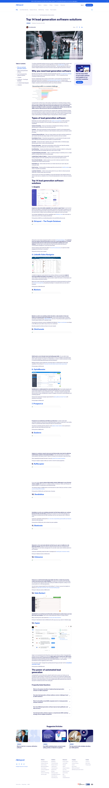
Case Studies (65, 763)
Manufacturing (53, 769)
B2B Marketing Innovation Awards (77, 769)
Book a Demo (89, 5)
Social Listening (43, 764)
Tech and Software (54, 763)
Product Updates (53, 9)
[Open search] (92, 10)
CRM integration (47, 318)
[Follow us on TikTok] (24, 764)
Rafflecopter (39, 464)
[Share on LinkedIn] (82, 27)
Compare (47, 9)
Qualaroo (37, 433)
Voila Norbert (39, 593)
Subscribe (79, 82)
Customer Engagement (45, 769)
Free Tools (64, 769)
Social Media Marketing (24, 9)
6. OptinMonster (38, 369)
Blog (17, 9)
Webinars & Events (66, 771)
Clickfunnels (39, 329)
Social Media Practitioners (55, 774)
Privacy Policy (24, 784)
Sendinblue (39, 494)
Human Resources (54, 777)
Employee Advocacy (33, 9)
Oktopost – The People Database (47, 221)
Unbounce (38, 557)
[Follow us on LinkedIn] (17, 764)
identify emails (65, 167)
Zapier (37, 623)
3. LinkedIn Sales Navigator (23, 82)
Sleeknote (38, 525)
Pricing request (88, 764)
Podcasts (64, 764)
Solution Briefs (65, 772)
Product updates (65, 761)
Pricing (51, 5)
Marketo (37, 290)
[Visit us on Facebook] (19, 764)
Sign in (82, 5)
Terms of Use (18, 784)
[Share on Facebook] (77, 27)
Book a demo (88, 763)
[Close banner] (107, 1)
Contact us (87, 761)
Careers (73, 764)
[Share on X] (79, 27)
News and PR (74, 766)
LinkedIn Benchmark (66, 777)
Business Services (54, 764)
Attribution (28, 23)
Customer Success (75, 763)
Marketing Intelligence (45, 766)
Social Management (44, 761)
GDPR (28, 784)
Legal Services (54, 766)
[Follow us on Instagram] (21, 764)
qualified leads (61, 64)
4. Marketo (19, 84)
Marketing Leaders (54, 772)
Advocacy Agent (44, 774)
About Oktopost (74, 761)
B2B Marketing (41, 9)
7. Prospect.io (37, 404)
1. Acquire (19, 77)
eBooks (64, 766)
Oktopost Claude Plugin (45, 772)
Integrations (43, 771)
